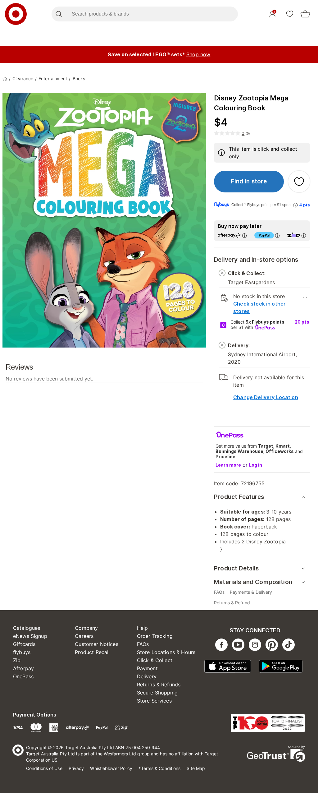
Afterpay (23, 668)
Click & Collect (154, 660)
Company (86, 628)
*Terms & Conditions (159, 768)
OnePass (23, 676)
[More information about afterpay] (244, 235)
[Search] (59, 14)
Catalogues (26, 628)
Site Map (196, 768)
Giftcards (24, 644)
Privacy (76, 768)
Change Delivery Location (265, 397)
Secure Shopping (157, 692)
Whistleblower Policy (111, 768)
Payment (147, 668)
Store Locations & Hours (166, 652)
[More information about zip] (303, 235)
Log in (255, 465)
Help (142, 628)
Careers (84, 636)
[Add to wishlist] (299, 181)
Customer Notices (96, 644)
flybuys (21, 652)
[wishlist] (290, 13)
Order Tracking (155, 636)
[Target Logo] (16, 14)
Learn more (228, 465)
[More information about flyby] (295, 205)
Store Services (154, 701)
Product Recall (92, 652)
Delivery (147, 676)
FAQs (143, 644)
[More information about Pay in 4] (277, 235)
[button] (249, 181)
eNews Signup (30, 636)
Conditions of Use (44, 768)
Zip (16, 660)
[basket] (305, 14)
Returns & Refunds (159, 684)
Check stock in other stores (259, 307)
